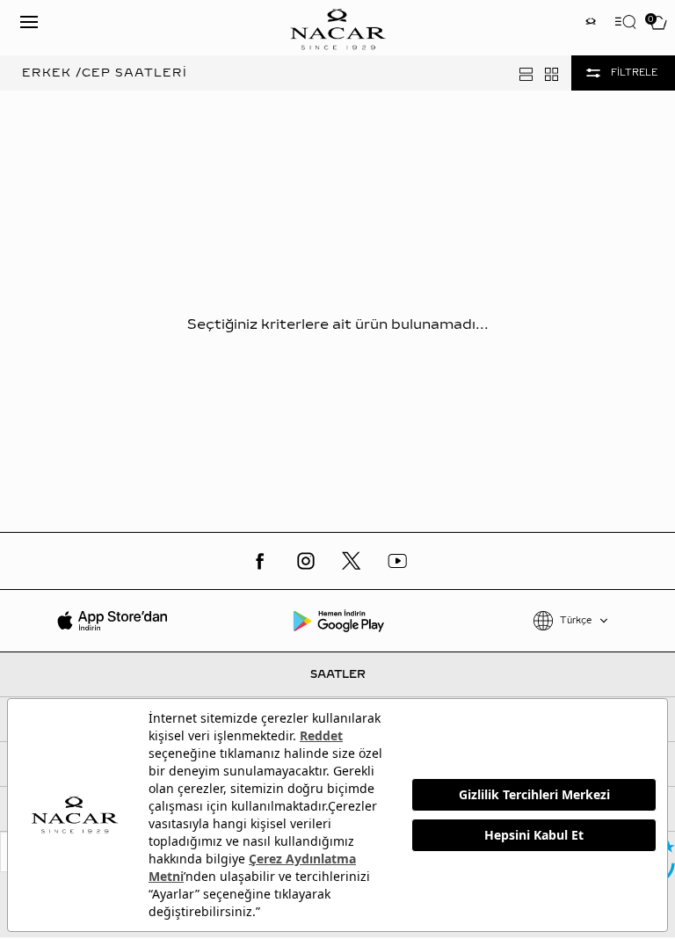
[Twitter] (352, 561)
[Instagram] (306, 561)
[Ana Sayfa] (337, 27)
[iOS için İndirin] (113, 620)
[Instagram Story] (590, 23)
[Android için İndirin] (338, 620)
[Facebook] (260, 561)
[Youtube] (397, 561)
